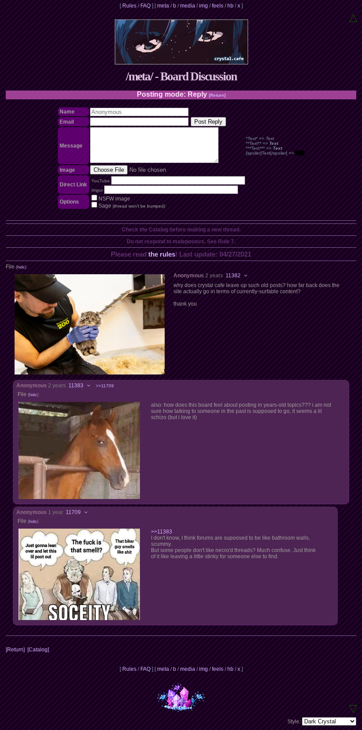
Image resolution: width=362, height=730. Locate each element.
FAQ (145, 6)
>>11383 (161, 532)
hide (21, 267)
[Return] (217, 95)
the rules (161, 254)
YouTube (100, 180)
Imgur (97, 190)
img (203, 6)
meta (163, 6)
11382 (233, 275)
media (187, 6)
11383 (75, 385)
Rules (129, 6)
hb (230, 6)
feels (217, 6)
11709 (73, 512)
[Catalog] (38, 650)
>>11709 (105, 385)
